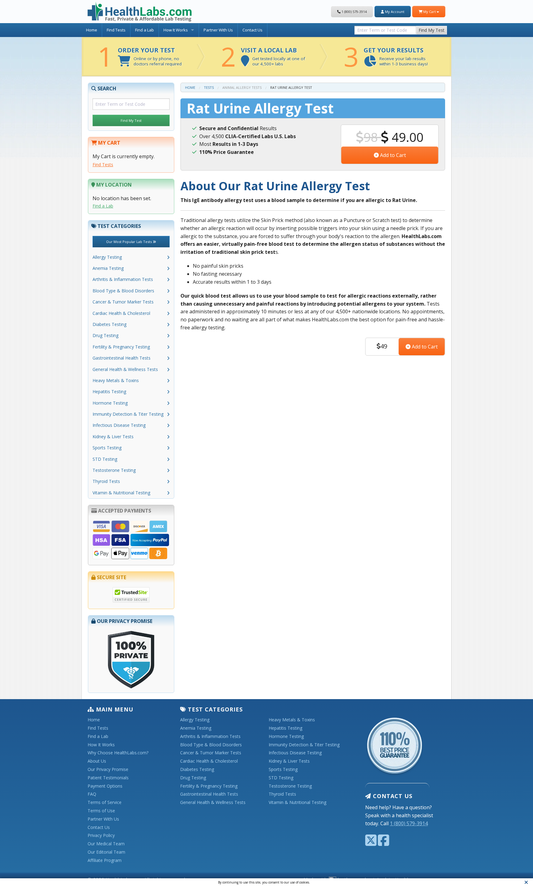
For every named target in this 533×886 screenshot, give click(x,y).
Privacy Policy (101, 835)
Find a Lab (144, 30)
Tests (209, 87)
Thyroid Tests (106, 481)
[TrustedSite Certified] (131, 595)
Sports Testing (107, 448)
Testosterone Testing (114, 470)
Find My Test (431, 30)
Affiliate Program (105, 860)
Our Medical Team (106, 844)
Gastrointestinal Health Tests (122, 358)
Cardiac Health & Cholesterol (121, 313)
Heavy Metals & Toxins (116, 380)
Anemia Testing (108, 268)
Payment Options (105, 786)
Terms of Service (105, 802)
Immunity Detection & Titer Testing (128, 414)
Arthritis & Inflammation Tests (123, 279)
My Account (394, 11)
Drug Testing (105, 335)
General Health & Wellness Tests (125, 369)
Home (91, 30)
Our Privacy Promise (108, 769)
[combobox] (385, 29)
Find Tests (116, 30)
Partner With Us (218, 30)
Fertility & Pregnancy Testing (121, 347)
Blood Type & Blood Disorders (123, 291)
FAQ (92, 794)
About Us (97, 761)
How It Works (175, 30)
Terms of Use (101, 811)
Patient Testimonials (108, 778)
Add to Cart (392, 155)
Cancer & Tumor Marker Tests (123, 302)
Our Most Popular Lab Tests (129, 241)
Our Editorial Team (106, 852)
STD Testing (105, 459)
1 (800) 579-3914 (354, 11)
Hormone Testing (110, 403)
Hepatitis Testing (109, 391)
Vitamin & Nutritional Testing (121, 493)
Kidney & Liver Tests (113, 436)
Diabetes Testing (109, 324)
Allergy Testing (107, 257)
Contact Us (252, 30)
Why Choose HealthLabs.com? (118, 753)
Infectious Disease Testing (119, 425)
